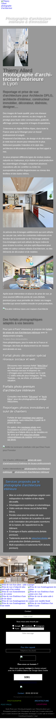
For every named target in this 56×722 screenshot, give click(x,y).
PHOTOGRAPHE (14, 701)
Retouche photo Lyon (42, 709)
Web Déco (42, 366)
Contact (21, 693)
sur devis (11, 440)
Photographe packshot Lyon (11, 711)
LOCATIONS (41, 704)
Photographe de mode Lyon (30, 711)
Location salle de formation (45, 713)
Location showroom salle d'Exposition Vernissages (21, 713)
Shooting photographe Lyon (26, 709)
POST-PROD (6, 705)
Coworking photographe (25, 716)
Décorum (33, 397)
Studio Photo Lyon (11, 709)
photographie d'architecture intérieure (32, 472)
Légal (36, 716)
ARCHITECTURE (42, 701)
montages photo (28, 427)
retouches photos (40, 538)
